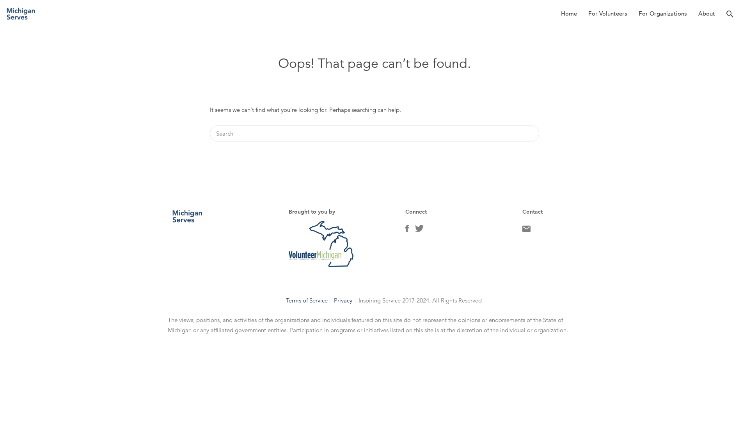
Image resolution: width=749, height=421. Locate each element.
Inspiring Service (380, 300)
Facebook (407, 230)
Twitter (419, 230)
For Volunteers (607, 13)
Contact (526, 230)
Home (569, 13)
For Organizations (663, 13)
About (706, 13)
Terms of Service (307, 300)
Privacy (343, 300)
